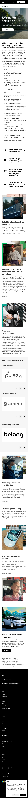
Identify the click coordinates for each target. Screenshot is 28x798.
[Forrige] (20, 388)
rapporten (16, 513)
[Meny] (26, 2)
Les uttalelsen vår (7, 29)
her (18, 790)
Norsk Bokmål (6, 773)
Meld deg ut (15, 794)
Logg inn (14, 2)
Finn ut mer (6, 650)
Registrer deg (21, 2)
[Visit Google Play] (6, 781)
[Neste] (24, 388)
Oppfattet (23, 794)
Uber (3, 2)
